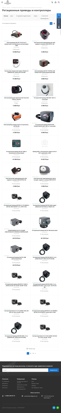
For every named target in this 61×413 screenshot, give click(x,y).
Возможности (20, 387)
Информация (21, 379)
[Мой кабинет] (55, 2)
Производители (21, 389)
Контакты (4, 387)
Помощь (34, 379)
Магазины (5, 383)
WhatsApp (57, 407)
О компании (5, 381)
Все (33, 353)
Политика (5, 385)
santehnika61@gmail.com (30, 396)
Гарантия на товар (22, 385)
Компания (5, 379)
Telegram (53, 407)
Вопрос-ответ (35, 383)
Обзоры (34, 385)
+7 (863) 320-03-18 (10, 395)
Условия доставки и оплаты (22, 382)
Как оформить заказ (37, 387)
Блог (33, 381)
